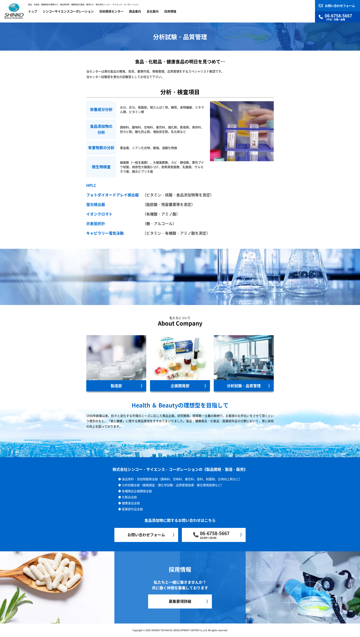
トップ (32, 11)
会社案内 (153, 11)
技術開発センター (111, 11)
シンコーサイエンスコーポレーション (68, 11)
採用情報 (170, 11)
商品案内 (135, 11)
